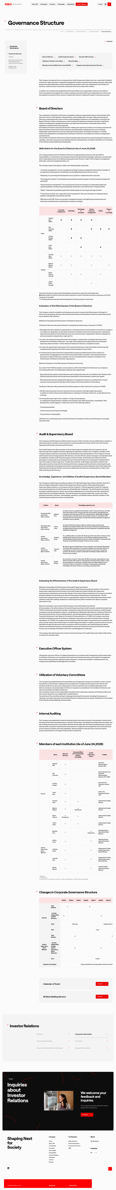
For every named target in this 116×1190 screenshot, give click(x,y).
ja (96, 1152)
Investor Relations (81, 4)
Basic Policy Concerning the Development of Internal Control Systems (16, 61)
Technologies (61, 4)
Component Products (74, 1145)
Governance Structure (15, 53)
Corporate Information (81, 31)
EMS (69, 1148)
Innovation (52, 4)
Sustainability (70, 4)
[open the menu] (109, 4)
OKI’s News (52, 1157)
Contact (51, 1159)
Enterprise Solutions (73, 1143)
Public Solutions (72, 1141)
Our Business (43, 4)
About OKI (35, 4)
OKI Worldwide (94, 1141)
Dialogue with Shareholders (12, 67)
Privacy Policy (73, 1185)
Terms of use (52, 1185)
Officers (11, 57)
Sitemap (51, 1162)
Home (62, 31)
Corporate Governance (94, 31)
